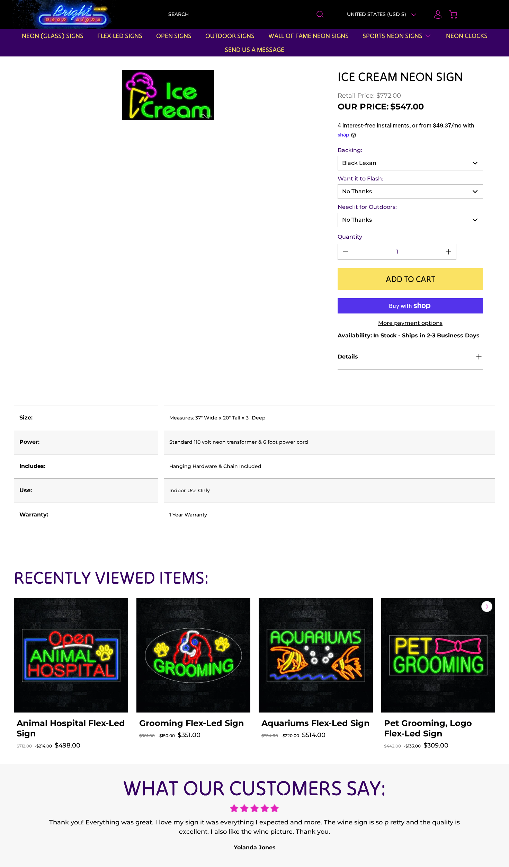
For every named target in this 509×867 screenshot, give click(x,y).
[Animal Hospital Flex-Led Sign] (71, 655)
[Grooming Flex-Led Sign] (193, 655)
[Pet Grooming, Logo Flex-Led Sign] (438, 655)
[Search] (316, 14)
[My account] (434, 14)
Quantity (350, 236)
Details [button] (348, 356)
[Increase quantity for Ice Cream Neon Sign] (448, 251)
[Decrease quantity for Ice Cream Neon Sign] (345, 251)
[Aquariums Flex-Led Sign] (316, 655)
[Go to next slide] (486, 606)
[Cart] (449, 14)
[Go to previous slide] (471, 606)
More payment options (410, 323)
